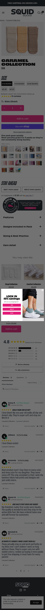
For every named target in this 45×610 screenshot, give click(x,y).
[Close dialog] (43, 290)
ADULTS (12, 309)
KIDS (12, 305)
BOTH (11, 313)
